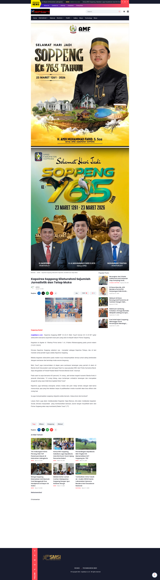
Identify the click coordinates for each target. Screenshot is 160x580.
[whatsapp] (47, 293)
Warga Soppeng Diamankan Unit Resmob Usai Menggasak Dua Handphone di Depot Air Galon (40, 481)
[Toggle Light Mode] (124, 12)
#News (41, 424)
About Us (46, 5)
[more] (55, 293)
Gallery (76, 18)
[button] (83, 300)
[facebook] (39, 293)
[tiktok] (35, 569)
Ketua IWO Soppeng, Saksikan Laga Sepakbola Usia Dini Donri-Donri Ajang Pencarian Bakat (87, 2)
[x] (43, 293)
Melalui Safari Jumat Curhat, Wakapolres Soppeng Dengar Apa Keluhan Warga (61, 480)
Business (59, 18)
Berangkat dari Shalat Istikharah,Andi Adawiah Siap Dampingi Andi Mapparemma (118, 279)
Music (81, 18)
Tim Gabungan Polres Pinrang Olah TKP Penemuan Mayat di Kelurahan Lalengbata (39, 455)
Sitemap (63, 5)
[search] (119, 11)
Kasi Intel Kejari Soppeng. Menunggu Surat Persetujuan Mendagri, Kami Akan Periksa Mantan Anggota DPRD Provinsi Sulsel (119, 322)
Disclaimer (71, 5)
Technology (88, 18)
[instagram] (35, 560)
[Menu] (128, 12)
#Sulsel (60, 424)
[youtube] (35, 565)
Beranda (33, 272)
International (42, 18)
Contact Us (55, 5)
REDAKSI (77, 568)
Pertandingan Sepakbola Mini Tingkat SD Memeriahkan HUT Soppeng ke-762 (85, 455)
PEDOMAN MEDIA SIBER (90, 568)
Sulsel (38, 272)
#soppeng (50, 424)
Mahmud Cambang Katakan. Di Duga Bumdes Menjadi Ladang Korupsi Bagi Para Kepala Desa (119, 311)
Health (68, 18)
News (43, 2)
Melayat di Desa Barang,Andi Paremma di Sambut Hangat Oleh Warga (118, 300)
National (52, 18)
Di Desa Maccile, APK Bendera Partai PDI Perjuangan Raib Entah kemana (117, 289)
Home (35, 18)
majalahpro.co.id (85, 571)
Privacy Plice (79, 5)
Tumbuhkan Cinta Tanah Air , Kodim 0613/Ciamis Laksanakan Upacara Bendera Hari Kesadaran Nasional (85, 481)
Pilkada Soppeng (114, 282)
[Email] (51, 293)
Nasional (78, 488)
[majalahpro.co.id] (40, 11)
